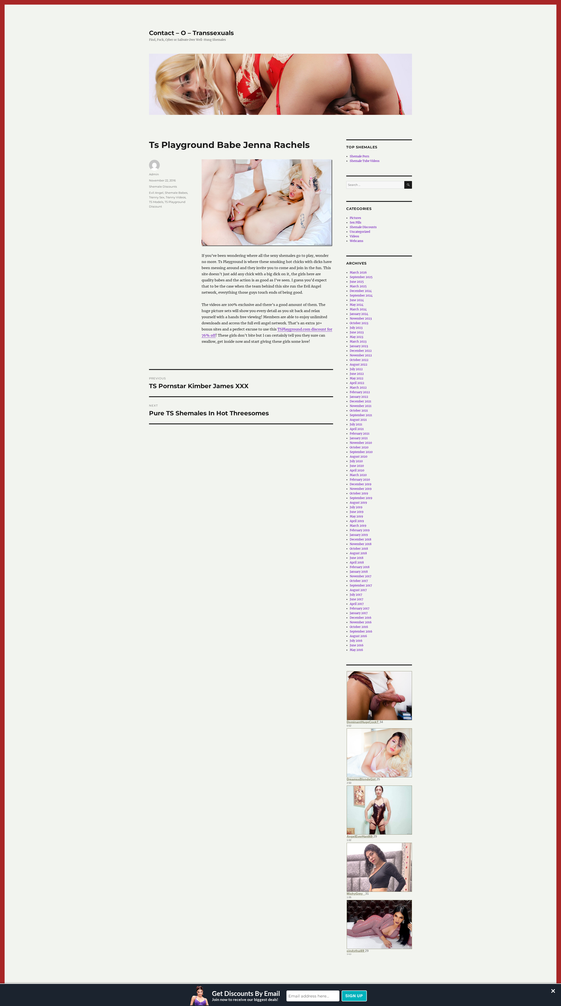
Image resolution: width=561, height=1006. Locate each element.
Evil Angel (156, 192)
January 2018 (359, 572)
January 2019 (359, 535)
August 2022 (358, 364)
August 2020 (358, 457)
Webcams (356, 241)
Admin (154, 174)
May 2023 (356, 337)
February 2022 (360, 392)
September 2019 (361, 498)
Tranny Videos (176, 197)
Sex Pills (355, 222)
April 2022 (357, 383)
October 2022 (359, 360)
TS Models (156, 202)
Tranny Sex (156, 197)
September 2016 (361, 631)
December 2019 (360, 484)
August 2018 (358, 553)
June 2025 (357, 282)
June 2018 (356, 558)
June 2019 (357, 512)
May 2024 (356, 305)
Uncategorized (360, 232)
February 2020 (360, 480)
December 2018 (360, 539)
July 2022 (356, 369)
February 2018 (359, 567)
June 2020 (357, 466)
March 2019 (358, 526)
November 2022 (361, 355)
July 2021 (356, 424)
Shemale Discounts (163, 186)
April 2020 (357, 470)
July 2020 (356, 461)
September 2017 (361, 585)
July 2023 (356, 328)
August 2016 (358, 636)
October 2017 (359, 581)
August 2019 (358, 503)
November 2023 (361, 318)
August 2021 (358, 420)
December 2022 (361, 351)
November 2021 (360, 406)
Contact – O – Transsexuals (191, 33)
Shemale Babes (176, 192)
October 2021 (359, 410)
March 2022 (358, 387)
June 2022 (357, 374)
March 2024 (358, 309)
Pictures (355, 218)
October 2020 (359, 447)
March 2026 (358, 272)
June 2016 (357, 645)
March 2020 (358, 475)
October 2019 (359, 493)
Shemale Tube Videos (365, 161)
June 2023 (357, 332)
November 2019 (361, 489)
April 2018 (357, 562)
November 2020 (361, 443)
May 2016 (356, 650)
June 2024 (357, 300)
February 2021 (359, 433)
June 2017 (356, 599)
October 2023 (359, 323)
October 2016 (359, 627)
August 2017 (358, 590)
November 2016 (361, 622)
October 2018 (359, 549)
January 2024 (359, 314)
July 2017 (356, 595)
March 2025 (358, 286)
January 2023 (359, 346)
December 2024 (361, 291)
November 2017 (360, 576)
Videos (354, 236)
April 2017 (357, 604)
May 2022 (356, 378)
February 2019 (360, 530)
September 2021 (361, 415)
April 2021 (357, 429)
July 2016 (356, 641)
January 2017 (359, 613)
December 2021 (360, 401)
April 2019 (357, 521)
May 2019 (356, 516)
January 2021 (359, 438)
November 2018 (360, 544)
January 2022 (359, 397)
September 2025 (361, 277)
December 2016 (360, 618)
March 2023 (358, 341)
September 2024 (361, 295)
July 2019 (356, 507)
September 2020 (361, 452)
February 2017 (359, 608)
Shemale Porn (359, 156)
